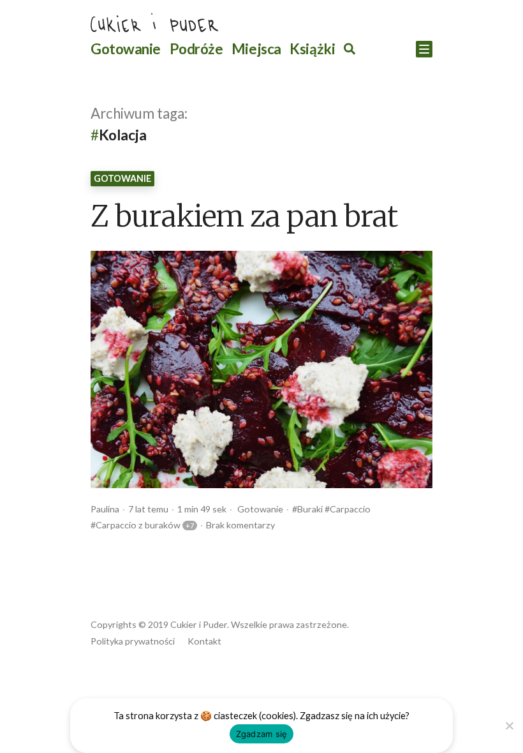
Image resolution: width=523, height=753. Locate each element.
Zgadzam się (262, 734)
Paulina (105, 508)
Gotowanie (126, 48)
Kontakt (204, 641)
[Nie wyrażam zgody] (508, 724)
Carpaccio (350, 508)
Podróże (196, 48)
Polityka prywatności (133, 641)
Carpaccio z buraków (138, 524)
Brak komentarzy (240, 524)
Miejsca (256, 48)
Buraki (310, 508)
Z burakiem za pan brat (244, 217)
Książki (312, 48)
